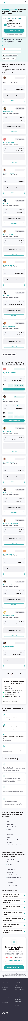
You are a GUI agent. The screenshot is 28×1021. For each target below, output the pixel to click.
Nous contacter (5, 1000)
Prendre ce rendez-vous (14, 30)
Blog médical (18, 985)
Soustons (9, 837)
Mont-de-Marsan (11, 819)
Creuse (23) (10, 867)
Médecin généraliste (6, 985)
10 (16, 673)
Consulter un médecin (13, 967)
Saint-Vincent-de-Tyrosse (14, 839)
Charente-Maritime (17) (13, 862)
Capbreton (10, 834)
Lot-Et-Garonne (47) (12, 874)
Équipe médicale (18, 987)
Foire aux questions (6, 997)
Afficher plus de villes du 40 (14, 845)
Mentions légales (5, 1017)
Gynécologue (5, 987)
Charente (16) (10, 859)
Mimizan (9, 842)
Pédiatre (4, 989)
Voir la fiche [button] (14, 101)
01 (12, 673)
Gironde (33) (10, 872)
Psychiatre (4, 992)
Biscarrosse (10, 824)
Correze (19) (10, 864)
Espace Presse (5, 1002)
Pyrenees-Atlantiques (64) (14, 877)
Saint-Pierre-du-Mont (13, 832)
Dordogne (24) (11, 869)
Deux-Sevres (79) (11, 880)
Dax (8, 821)
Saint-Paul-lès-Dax (12, 826)
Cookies (17, 1005)
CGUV (12, 1017)
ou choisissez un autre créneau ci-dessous (14, 34)
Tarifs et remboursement (20, 989)
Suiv (19, 673)
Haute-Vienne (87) (12, 885)
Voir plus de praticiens (9, 354)
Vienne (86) (10, 882)
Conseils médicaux (19, 992)
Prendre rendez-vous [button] (14, 389)
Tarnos (9, 829)
